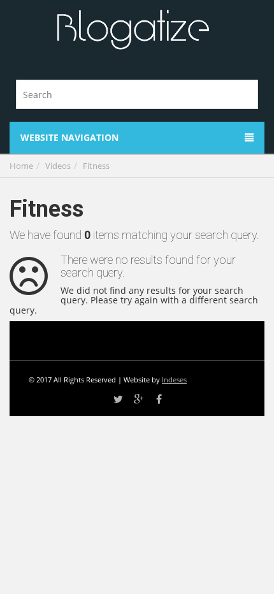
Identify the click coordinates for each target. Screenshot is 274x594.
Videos (58, 165)
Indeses (174, 379)
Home (21, 165)
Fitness (96, 165)
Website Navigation (69, 137)
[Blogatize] (132, 30)
